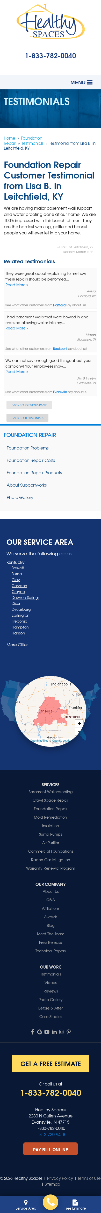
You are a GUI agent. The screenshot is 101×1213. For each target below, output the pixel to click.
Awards (50, 916)
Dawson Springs (25, 597)
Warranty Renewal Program (50, 868)
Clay (16, 579)
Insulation (50, 825)
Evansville (60, 392)
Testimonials (50, 974)
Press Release (50, 942)
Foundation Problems (27, 448)
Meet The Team (50, 933)
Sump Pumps (50, 834)
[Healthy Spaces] (50, 1202)
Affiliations (50, 908)
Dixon (16, 603)
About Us (51, 891)
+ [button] (79, 723)
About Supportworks (27, 485)
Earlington (21, 615)
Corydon (19, 585)
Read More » (16, 284)
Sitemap (52, 1184)
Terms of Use (89, 1178)
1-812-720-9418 (50, 1134)
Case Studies (50, 1016)
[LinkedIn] (54, 1032)
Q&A (50, 899)
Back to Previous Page (29, 405)
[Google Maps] (40, 1032)
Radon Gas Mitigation (50, 859)
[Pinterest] (69, 1032)
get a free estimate (50, 1063)
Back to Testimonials (27, 418)
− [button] (79, 731)
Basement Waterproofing (50, 791)
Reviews (51, 991)
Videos (50, 982)
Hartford (59, 305)
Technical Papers (50, 950)
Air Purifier (50, 842)
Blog (50, 925)
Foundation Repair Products (34, 472)
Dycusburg (21, 609)
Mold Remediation (50, 817)
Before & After (50, 1008)
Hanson (18, 632)
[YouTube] (47, 1032)
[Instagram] (61, 1032)
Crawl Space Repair (50, 800)
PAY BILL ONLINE (50, 1149)
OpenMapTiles (39, 740)
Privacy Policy (60, 1178)
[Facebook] (32, 1032)
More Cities (17, 644)
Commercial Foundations (50, 851)
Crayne (18, 591)
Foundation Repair (30, 435)
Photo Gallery (20, 497)
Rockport (60, 348)
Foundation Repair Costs (31, 460)
